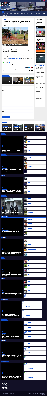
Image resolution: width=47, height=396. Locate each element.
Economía (29, 166)
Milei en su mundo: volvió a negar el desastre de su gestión (36, 172)
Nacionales (22, 11)
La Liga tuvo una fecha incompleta (31, 307)
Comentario (4, 90)
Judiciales (26, 126)
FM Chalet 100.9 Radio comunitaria (31, 393)
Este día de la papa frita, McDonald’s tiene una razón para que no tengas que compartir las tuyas (11, 377)
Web (3, 111)
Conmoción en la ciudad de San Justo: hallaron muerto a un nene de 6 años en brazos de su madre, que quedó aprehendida (36, 210)
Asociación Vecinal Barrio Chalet (22, 13)
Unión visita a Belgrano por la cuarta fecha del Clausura (33, 316)
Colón (15, 13)
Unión (11, 13)
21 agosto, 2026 (6, 129)
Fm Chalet (4, 8)
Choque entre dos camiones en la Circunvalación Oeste (35, 183)
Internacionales (33, 11)
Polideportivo (29, 322)
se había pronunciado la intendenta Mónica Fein (15, 58)
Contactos (31, 13)
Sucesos (39, 11)
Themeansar (13, 393)
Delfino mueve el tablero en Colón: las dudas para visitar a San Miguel (12, 294)
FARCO (8, 13)
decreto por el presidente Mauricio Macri (25, 49)
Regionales (27, 11)
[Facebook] (1, 5)
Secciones (40, 393)
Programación (4, 15)
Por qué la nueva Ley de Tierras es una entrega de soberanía (36, 344)
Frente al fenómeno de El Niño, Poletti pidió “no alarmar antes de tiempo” (40, 95)
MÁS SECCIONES (7, 11)
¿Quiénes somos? (37, 13)
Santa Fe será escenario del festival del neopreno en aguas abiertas (11, 335)
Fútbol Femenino (28, 306)
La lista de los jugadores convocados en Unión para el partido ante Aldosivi (39, 87)
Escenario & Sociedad (30, 368)
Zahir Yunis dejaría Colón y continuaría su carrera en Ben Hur (36, 291)
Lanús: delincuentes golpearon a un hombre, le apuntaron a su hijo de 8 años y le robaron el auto (11, 171)
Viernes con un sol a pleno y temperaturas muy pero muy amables (39, 77)
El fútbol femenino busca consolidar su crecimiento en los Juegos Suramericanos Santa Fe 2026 (10, 316)
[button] (43, 13)
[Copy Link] (1, 8)
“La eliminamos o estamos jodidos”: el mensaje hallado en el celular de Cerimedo (40, 99)
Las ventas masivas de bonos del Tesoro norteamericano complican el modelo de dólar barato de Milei (11, 233)
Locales (18, 11)
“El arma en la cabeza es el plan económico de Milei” (40, 128)
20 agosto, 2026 (5, 337)
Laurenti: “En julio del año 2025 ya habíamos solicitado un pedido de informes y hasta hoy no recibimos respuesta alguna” (35, 242)
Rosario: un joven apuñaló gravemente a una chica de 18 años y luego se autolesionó (11, 212)
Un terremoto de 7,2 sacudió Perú (32, 220)
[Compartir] (1, 10)
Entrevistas (13, 11)
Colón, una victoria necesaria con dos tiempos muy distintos (36, 282)
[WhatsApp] (1, 4)
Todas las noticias (43, 393)
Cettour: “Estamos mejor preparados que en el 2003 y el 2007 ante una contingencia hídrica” (11, 254)
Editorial (4, 13)
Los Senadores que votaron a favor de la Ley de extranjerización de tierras (12, 356)
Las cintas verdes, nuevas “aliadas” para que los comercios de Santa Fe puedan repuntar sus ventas (11, 150)
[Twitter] (1, 7)
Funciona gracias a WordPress (5, 393)
